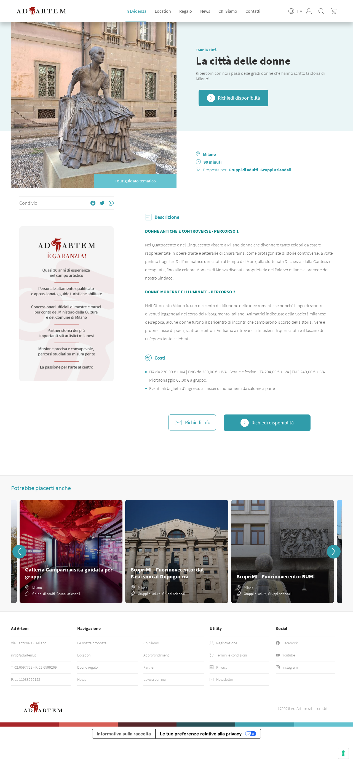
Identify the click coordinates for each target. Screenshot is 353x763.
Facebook (290, 642)
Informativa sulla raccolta (124, 734)
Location (83, 655)
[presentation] (19, 552)
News (205, 11)
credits (323, 708)
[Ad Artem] (41, 11)
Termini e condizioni (231, 655)
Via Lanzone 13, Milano (28, 642)
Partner (148, 667)
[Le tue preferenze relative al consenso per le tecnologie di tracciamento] (343, 753)
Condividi (29, 203)
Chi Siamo (227, 11)
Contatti (252, 11)
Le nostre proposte (91, 642)
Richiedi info (197, 422)
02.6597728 (23, 667)
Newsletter (224, 679)
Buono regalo (87, 667)
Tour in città (206, 49)
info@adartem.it (23, 655)
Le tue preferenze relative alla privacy (201, 734)
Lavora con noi (154, 679)
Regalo (185, 11)
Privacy (221, 667)
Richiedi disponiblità (239, 98)
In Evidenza (135, 11)
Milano (209, 154)
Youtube (288, 655)
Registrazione (226, 642)
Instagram (290, 667)
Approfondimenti (156, 655)
